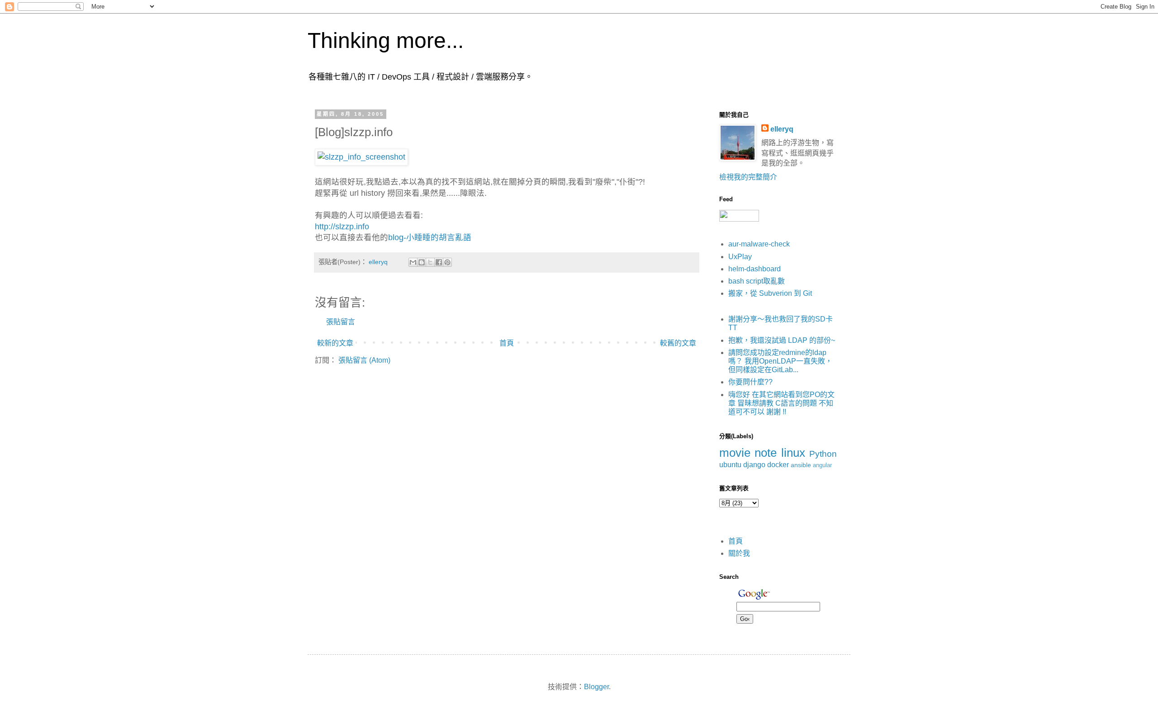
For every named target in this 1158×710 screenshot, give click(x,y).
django (754, 465)
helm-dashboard (754, 269)
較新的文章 (335, 343)
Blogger (596, 687)
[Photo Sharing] (361, 156)
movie (734, 452)
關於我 (739, 553)
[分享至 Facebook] (438, 262)
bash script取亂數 (756, 281)
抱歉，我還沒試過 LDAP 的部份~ (781, 340)
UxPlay (740, 256)
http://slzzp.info (342, 226)
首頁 (506, 343)
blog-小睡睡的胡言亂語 (429, 237)
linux (793, 452)
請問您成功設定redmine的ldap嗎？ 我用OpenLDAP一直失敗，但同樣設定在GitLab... (780, 361)
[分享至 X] (430, 262)
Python (823, 454)
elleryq (781, 129)
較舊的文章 (678, 343)
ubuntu (730, 465)
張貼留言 (340, 322)
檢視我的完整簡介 (748, 177)
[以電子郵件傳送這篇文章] (413, 262)
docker (778, 465)
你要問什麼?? (750, 382)
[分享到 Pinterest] (447, 262)
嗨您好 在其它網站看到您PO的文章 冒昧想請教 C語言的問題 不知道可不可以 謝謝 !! (781, 403)
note (766, 452)
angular (822, 465)
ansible (801, 465)
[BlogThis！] (421, 262)
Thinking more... (386, 40)
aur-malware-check (759, 244)
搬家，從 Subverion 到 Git (770, 293)
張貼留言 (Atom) (364, 360)
